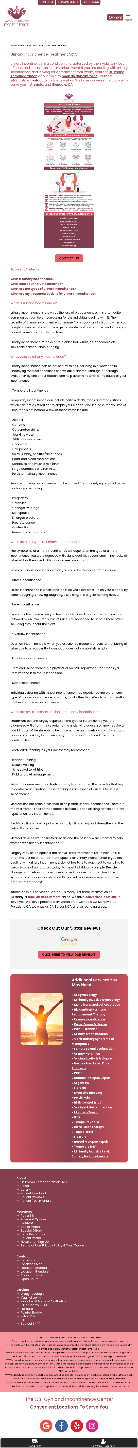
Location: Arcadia (34, 1268)
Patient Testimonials (36, 1201)
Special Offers (31, 1230)
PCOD (78, 1073)
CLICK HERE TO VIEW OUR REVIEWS (69, 954)
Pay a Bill (27, 1215)
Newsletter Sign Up (35, 1242)
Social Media (30, 1227)
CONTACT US (69, 258)
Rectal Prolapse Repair (91, 1142)
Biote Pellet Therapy (89, 1127)
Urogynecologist (33, 1294)
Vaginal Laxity (31, 1297)
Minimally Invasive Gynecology (97, 1000)
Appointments (31, 1275)
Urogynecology (85, 995)
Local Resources (33, 1234)
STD (77, 1117)
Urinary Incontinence (89, 1019)
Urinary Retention (87, 1054)
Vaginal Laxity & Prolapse (93, 1058)
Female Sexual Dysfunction (94, 1049)
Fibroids (80, 1088)
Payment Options (34, 1219)
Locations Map (32, 1264)
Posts (25, 1186)
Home (13, 45)
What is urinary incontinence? (32, 279)
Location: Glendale (34, 1271)
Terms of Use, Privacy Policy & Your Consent (54, 1245)
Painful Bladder (85, 1029)
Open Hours (29, 1279)
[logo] (17, 16)
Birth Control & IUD (87, 1102)
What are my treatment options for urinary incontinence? (53, 294)
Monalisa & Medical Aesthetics (97, 1005)
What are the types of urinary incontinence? (43, 289)
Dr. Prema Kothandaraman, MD (44, 1182)
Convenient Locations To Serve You (69, 1407)
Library (26, 1189)
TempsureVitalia (86, 1122)
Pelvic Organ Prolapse (90, 1024)
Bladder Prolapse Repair (92, 1078)
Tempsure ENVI (85, 1147)
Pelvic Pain (82, 1098)
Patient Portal (31, 1238)
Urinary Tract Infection (91, 1034)
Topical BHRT (84, 1132)
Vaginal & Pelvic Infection (93, 1107)
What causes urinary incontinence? (36, 284)
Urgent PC (81, 1083)
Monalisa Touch (86, 1112)
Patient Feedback (34, 1193)
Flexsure (80, 1137)
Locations (28, 1260)
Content (27, 1223)
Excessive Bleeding (88, 1093)
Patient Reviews (32, 1197)
